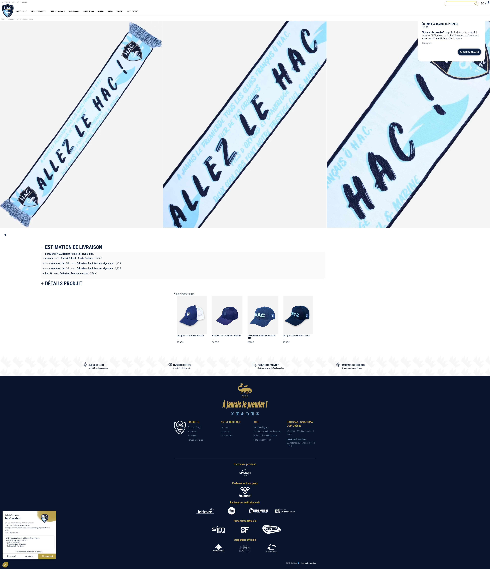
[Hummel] (245, 492)
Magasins (225, 431)
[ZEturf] (271, 530)
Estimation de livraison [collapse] (73, 247)
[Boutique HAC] (8, 10)
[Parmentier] (218, 548)
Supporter (192, 431)
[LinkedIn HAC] (237, 413)
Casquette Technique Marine (226, 335)
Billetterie (15, 2)
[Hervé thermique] (271, 548)
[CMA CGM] (245, 473)
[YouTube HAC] (257, 413)
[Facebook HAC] (252, 413)
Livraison (224, 427)
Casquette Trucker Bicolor (190, 335)
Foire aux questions (262, 439)
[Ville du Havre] (205, 511)
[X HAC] (232, 413)
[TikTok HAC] (242, 413)
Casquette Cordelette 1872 (296, 335)
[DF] (245, 529)
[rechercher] (475, 3)
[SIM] (218, 529)
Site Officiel (6, 2)
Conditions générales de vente (267, 431)
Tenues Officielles (195, 439)
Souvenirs (192, 435)
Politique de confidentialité (265, 435)
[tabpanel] (81, 124)
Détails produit (427, 43)
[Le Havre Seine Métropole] (231, 511)
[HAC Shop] (180, 428)
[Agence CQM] (308, 563)
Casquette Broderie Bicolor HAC (261, 336)
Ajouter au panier (469, 52)
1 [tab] (5, 235)
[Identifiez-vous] (482, 3)
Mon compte (226, 435)
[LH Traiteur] (245, 548)
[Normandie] (285, 511)
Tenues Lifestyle (195, 427)
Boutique (24, 2)
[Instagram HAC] (247, 413)
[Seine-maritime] (258, 511)
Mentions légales (261, 427)
